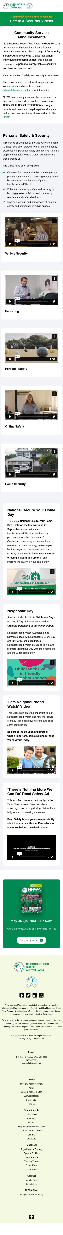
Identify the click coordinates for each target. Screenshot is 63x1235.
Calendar (31, 1118)
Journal (31, 1134)
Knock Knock (31, 1169)
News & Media (31, 1110)
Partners (31, 1103)
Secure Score (31, 1157)
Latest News (31, 1114)
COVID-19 (31, 1138)
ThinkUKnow (31, 1165)
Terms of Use (38, 1038)
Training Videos (31, 1161)
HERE (6, 117)
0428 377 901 (31, 1060)
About (31, 1079)
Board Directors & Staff (31, 1091)
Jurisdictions (31, 1183)
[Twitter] (28, 997)
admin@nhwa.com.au (15, 90)
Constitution (31, 1099)
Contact (31, 1175)
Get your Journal (31, 940)
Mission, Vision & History (31, 1083)
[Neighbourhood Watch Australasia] (18, 6)
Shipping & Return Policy (31, 1194)
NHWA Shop (31, 1190)
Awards (31, 1122)
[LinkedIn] (35, 997)
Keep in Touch (31, 1179)
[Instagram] (41, 997)
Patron (31, 1087)
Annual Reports (31, 1095)
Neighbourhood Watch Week (31, 1126)
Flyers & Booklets (31, 1153)
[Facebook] (21, 997)
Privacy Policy (25, 1038)
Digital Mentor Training (31, 1149)
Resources (31, 1145)
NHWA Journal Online (32, 1130)
